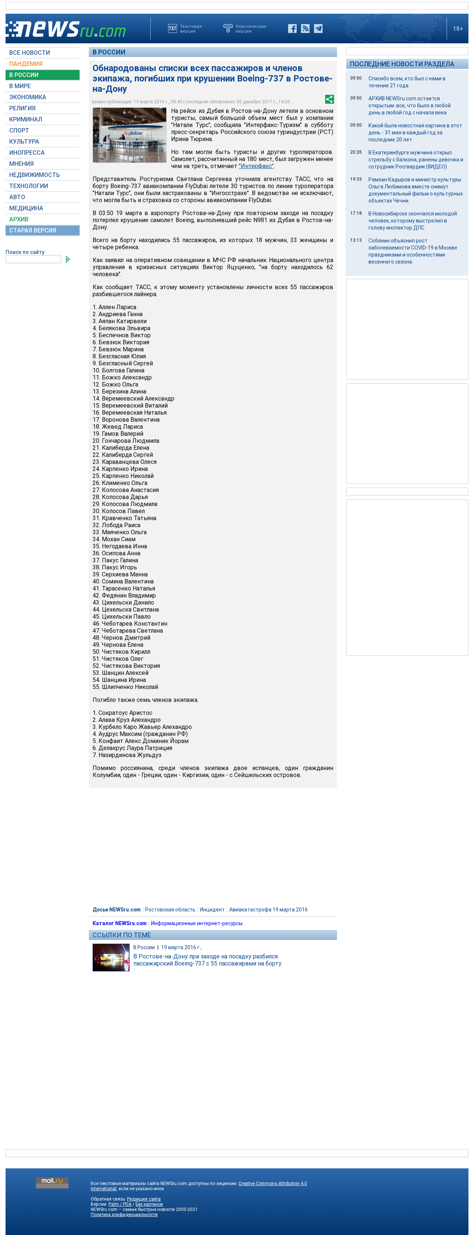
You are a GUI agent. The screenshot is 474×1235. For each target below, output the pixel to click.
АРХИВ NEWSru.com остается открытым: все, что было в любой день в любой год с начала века (409, 106)
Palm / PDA (120, 1204)
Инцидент (212, 910)
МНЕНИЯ (21, 163)
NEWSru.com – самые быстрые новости (133, 1209)
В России (109, 52)
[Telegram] (318, 28)
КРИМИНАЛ (25, 119)
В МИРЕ (20, 86)
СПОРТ (19, 130)
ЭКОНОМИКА (27, 97)
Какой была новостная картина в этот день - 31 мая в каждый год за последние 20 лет (415, 133)
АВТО (17, 197)
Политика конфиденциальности (124, 1214)
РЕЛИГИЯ (22, 108)
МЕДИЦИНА (26, 208)
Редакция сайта (144, 1199)
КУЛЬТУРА (24, 141)
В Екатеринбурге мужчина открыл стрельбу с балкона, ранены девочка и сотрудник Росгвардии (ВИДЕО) (415, 160)
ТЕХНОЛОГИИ (28, 186)
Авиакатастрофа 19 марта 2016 (268, 910)
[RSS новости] (305, 28)
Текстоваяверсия (191, 28)
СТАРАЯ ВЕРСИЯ (32, 230)
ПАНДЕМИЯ (26, 63)
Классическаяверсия (251, 28)
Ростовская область (170, 910)
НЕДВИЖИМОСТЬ (34, 174)
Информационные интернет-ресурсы (197, 923)
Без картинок (149, 1204)
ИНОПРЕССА (27, 152)
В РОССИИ (24, 74)
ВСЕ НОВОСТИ (29, 52)
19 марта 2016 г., (181, 947)
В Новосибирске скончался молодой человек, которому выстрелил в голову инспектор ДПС (412, 221)
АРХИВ (19, 219)
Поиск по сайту (25, 252)
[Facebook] (292, 28)
